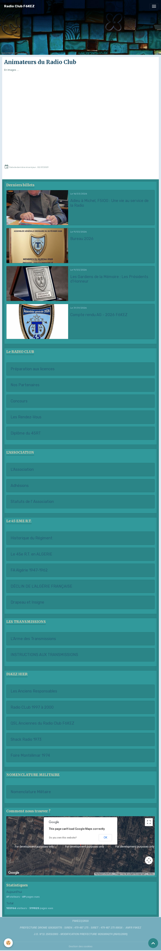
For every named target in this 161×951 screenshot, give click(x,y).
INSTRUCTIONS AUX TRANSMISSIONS (44, 654)
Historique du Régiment (31, 538)
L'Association (22, 469)
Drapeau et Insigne (27, 602)
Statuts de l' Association (32, 501)
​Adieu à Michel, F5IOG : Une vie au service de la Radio (109, 203)
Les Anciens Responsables (34, 691)
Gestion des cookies (80, 946)
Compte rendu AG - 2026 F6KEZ (98, 315)
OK (105, 837)
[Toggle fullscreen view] (149, 822)
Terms (151, 874)
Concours (19, 401)
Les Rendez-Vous (26, 417)
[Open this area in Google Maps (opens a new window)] (13, 872)
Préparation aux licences (33, 369)
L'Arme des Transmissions (33, 638)
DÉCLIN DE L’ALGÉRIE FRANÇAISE (41, 586)
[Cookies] (8, 942)
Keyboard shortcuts (104, 874)
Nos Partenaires (25, 385)
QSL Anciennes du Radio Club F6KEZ (42, 723)
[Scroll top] (153, 943)
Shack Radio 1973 (26, 739)
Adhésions (20, 485)
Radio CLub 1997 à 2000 (32, 707)
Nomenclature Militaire (31, 792)
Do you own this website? (63, 837)
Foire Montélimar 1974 (30, 755)
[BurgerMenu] (154, 6)
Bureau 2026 (81, 238)
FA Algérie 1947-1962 (29, 570)
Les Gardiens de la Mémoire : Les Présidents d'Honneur (109, 279)
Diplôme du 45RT (26, 433)
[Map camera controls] (149, 860)
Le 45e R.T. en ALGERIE (31, 554)
